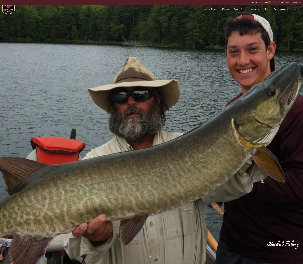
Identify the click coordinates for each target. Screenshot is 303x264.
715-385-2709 (295, 2)
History (296, 9)
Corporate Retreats (209, 9)
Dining (267, 9)
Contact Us (256, 2)
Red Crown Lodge (8, 9)
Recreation (254, 9)
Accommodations (281, 9)
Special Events (240, 9)
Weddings (226, 9)
